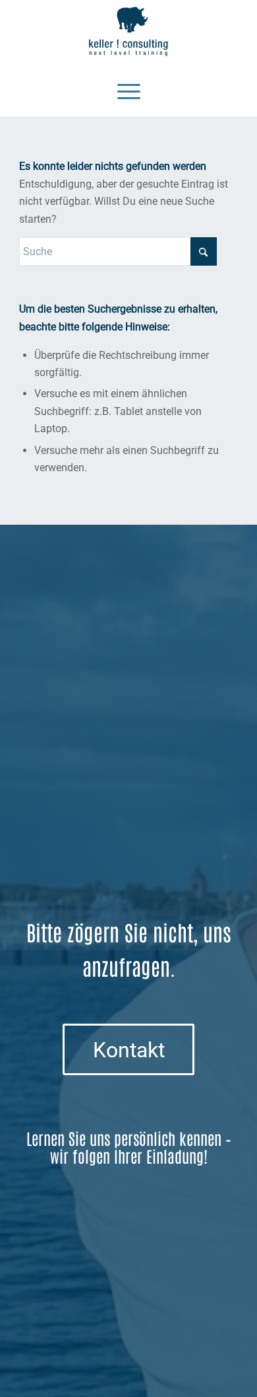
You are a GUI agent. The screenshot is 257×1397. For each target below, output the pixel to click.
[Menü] (129, 89)
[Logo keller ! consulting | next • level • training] (128, 31)
